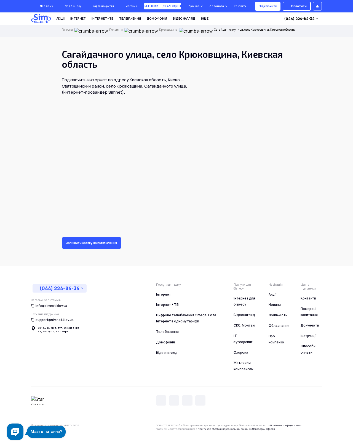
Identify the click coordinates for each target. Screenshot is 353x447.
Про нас (193, 6)
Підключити (268, 6)
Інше (204, 18)
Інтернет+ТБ (102, 18)
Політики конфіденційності (287, 425)
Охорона (241, 352)
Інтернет (78, 18)
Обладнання (279, 326)
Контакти (240, 6)
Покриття (116, 29)
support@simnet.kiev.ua (55, 320)
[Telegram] (174, 400)
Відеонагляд (184, 18)
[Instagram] (161, 400)
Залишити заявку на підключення (91, 243)
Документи (310, 325)
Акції (61, 18)
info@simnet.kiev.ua (51, 306)
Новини (275, 305)
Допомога (216, 6)
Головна (67, 29)
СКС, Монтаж (244, 325)
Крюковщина (168, 29)
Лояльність (278, 315)
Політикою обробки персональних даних (223, 429)
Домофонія (157, 18)
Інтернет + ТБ (167, 305)
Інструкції (308, 336)
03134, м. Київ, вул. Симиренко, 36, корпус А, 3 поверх (59, 329)
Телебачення (130, 18)
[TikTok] (200, 400)
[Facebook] (187, 400)
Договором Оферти (263, 429)
